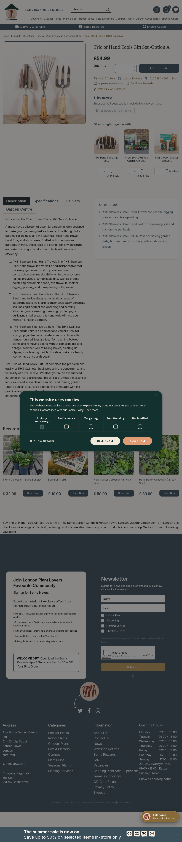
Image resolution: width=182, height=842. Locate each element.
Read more (91, 410)
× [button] (156, 395)
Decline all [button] (105, 441)
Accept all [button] (138, 441)
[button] (42, 441)
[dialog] (91, 421)
